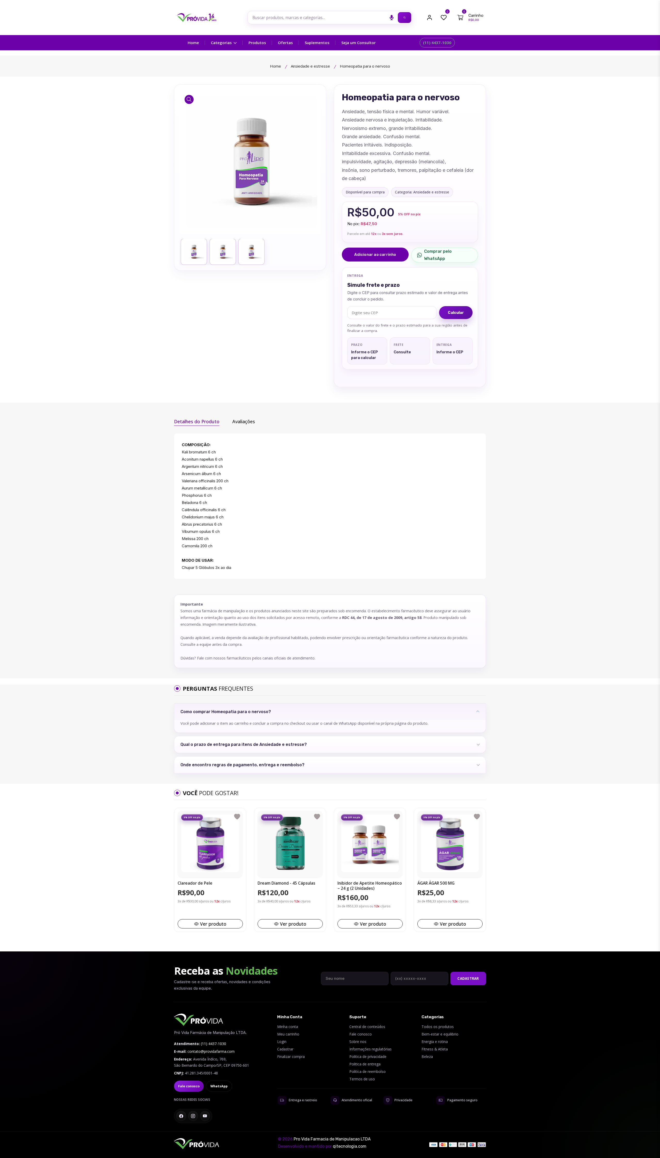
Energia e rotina (435, 1041)
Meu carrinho (288, 1034)
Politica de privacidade (367, 1056)
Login (281, 1041)
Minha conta (287, 1026)
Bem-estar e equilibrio (440, 1034)
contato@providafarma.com (211, 1051)
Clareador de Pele (195, 883)
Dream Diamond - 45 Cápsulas (286, 883)
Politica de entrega (365, 1064)
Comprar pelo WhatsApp (438, 255)
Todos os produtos (438, 1026)
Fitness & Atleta (435, 1049)
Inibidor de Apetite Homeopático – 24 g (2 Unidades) (369, 886)
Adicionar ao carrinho (375, 254)
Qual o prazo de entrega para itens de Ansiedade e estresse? (243, 744)
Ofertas (285, 42)
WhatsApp (219, 1086)
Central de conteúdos (367, 1026)
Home (193, 42)
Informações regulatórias (370, 1049)
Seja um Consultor (358, 42)
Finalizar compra (291, 1056)
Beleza (427, 1056)
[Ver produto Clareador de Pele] (210, 843)
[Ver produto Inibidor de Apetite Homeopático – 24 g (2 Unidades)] (370, 843)
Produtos (257, 42)
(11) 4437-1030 (437, 42)
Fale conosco (189, 1086)
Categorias (222, 42)
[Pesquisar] (404, 17)
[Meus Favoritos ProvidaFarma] (444, 17)
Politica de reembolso (367, 1071)
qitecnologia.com (349, 1146)
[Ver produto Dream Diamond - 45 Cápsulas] (290, 843)
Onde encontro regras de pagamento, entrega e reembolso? (242, 764)
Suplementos (317, 42)
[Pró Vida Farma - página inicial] (198, 1020)
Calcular (456, 312)
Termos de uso (362, 1079)
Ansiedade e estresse (310, 66)
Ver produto (213, 924)
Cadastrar (468, 978)
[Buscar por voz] (391, 17)
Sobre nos (357, 1041)
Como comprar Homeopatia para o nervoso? (225, 711)
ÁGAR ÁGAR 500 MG (436, 883)
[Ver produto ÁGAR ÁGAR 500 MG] (450, 843)
